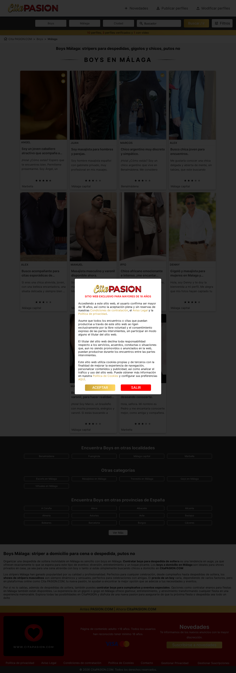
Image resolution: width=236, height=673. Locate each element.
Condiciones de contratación (109, 310)
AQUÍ (81, 379)
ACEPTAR (100, 387)
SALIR (136, 387)
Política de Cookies (105, 376)
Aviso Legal (140, 310)
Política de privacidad (92, 313)
